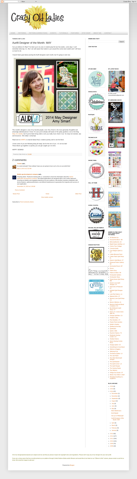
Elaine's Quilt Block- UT (116, 260)
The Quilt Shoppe (115, 366)
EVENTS (53, 33)
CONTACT (108, 33)
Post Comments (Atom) (27, 202)
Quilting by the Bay (115, 326)
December (115, 393)
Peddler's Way (114, 317)
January (114, 430)
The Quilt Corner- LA (116, 364)
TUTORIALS (63, 33)
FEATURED (75, 33)
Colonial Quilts (114, 248)
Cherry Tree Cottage (116, 246)
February (114, 428)
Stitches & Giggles (115, 349)
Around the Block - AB (116, 239)
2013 (111, 433)
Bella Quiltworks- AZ (115, 242)
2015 (111, 389)
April (113, 423)
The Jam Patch (114, 355)
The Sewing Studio (115, 368)
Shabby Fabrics (114, 339)
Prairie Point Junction (116, 322)
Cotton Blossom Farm (116, 254)
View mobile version (47, 197)
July (113, 403)
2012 (111, 436)
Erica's (112, 268)
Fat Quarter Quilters (115, 275)
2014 (111, 391)
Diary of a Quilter (17, 134)
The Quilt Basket (114, 361)
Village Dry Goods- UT (116, 372)
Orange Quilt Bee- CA (116, 315)
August (114, 401)
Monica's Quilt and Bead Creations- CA (117, 305)
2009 (111, 443)
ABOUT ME (97, 33)
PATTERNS (22, 33)
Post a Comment (20, 190)
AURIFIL (23, 140)
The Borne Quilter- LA (116, 353)
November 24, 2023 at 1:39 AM (26, 186)
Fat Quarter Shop (115, 277)
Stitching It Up (114, 351)
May (113, 408)
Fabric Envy (113, 270)
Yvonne (19, 163)
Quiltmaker (113, 328)
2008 (111, 446)
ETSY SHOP (86, 33)
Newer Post (16, 194)
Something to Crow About (117, 347)
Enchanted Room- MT (116, 266)
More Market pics (116, 410)
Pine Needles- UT (115, 320)
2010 (111, 441)
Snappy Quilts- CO (115, 345)
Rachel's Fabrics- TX (116, 333)
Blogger (72, 465)
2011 (111, 438)
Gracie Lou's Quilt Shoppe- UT (115, 283)
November (115, 396)
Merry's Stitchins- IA (115, 302)
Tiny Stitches (113, 370)
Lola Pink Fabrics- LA (116, 294)
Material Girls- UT (115, 296)
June (113, 406)
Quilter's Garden (114, 324)
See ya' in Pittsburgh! (117, 416)
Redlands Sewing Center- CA (115, 336)
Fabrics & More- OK (115, 272)
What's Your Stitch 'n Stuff (117, 375)
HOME (13, 33)
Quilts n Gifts (113, 331)
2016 (111, 386)
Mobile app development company (27, 174)
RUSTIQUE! (114, 413)
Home (47, 194)
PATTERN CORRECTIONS (38, 33)
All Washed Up (114, 237)
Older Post (78, 194)
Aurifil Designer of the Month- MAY (117, 418)
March (114, 425)
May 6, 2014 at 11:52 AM (24, 168)
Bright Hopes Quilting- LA (117, 244)
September (115, 398)
